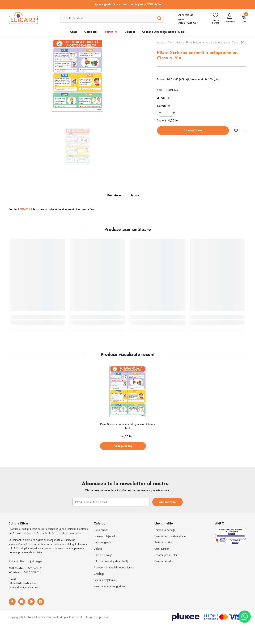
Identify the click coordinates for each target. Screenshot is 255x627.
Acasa (160, 42)
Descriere (114, 195)
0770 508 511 (32, 572)
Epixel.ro (103, 617)
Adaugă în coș (193, 130)
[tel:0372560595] (25, 568)
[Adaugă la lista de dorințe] (236, 130)
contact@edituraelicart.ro (23, 587)
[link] (37, 317)
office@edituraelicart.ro (22, 583)
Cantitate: (163, 106)
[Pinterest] (31, 601)
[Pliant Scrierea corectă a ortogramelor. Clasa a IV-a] (127, 391)
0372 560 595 (34, 568)
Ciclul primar (175, 42)
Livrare (134, 195)
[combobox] (108, 18)
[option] (78, 75)
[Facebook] (12, 601)
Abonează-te (167, 502)
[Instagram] (21, 601)
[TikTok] (40, 601)
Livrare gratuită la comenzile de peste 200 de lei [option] (128, 4)
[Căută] (112, 18)
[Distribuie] (243, 131)
